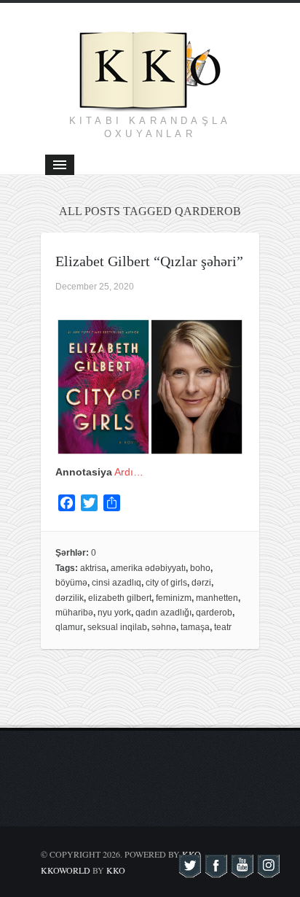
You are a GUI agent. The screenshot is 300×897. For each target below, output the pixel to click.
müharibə (74, 612)
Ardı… (128, 472)
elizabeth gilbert (119, 598)
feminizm (174, 598)
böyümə (71, 583)
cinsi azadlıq (116, 583)
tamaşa (195, 627)
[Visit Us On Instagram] (268, 871)
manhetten (217, 598)
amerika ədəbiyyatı (148, 568)
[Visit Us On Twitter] (189, 871)
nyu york (114, 612)
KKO (115, 870)
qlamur (69, 627)
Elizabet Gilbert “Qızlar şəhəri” (149, 261)
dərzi (201, 583)
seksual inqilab (117, 627)
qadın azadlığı (163, 612)
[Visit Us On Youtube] (242, 871)
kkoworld (66, 870)
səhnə (163, 627)
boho (200, 568)
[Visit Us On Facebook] (215, 871)
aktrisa (93, 568)
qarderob (214, 612)
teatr (223, 627)
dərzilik (69, 598)
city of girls (166, 583)
